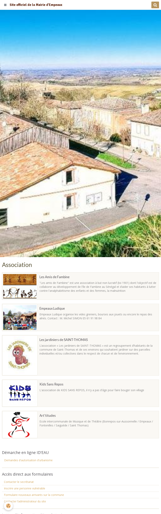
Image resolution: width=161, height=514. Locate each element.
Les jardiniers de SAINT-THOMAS (63, 340)
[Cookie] (8, 505)
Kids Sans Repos (51, 384)
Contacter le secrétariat (19, 482)
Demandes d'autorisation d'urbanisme (28, 460)
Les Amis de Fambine (54, 277)
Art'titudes (47, 415)
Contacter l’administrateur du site (25, 501)
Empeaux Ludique (52, 308)
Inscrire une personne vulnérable (24, 488)
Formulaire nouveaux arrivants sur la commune (34, 495)
